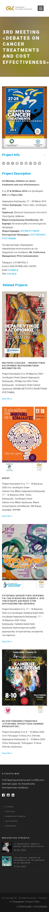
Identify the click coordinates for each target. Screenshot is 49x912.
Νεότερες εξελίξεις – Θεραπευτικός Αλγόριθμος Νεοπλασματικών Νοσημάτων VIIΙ (23, 366)
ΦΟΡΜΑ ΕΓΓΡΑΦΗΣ (30, 231)
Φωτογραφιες (11, 821)
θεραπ (6, 478)
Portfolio (10, 812)
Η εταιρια (9, 807)
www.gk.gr (12, 273)
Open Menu (41, 8)
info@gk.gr (13, 270)
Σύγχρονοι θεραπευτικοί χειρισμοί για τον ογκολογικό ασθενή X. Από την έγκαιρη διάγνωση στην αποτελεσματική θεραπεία (23, 599)
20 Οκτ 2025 (20, 850)
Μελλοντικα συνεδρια (15, 816)
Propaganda (18, 901)
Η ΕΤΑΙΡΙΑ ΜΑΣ (24, 906)
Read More (7, 399)
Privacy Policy (32, 901)
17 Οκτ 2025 (20, 866)
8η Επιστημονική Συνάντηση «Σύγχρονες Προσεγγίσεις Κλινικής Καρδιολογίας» (23, 724)
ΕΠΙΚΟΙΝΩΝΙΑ (40, 906)
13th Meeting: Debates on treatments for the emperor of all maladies (29, 860)
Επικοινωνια (10, 826)
